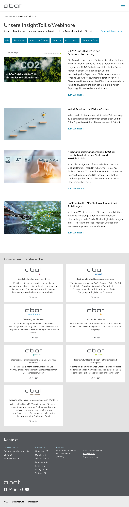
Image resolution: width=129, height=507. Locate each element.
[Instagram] (21, 489)
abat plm (56, 40)
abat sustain (71, 40)
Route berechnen (90, 457)
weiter (34, 297)
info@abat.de (89, 453)
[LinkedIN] (15, 489)
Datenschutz (18, 501)
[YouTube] (27, 489)
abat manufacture (38, 40)
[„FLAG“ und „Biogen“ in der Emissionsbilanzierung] (32, 65)
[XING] (10, 489)
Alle (7, 40)
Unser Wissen (9, 16)
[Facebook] (5, 489)
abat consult (19, 40)
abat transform (90, 40)
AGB (6, 501)
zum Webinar (75, 94)
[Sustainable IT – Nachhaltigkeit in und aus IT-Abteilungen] (32, 217)
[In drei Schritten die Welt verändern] (32, 124)
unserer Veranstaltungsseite (107, 31)
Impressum (33, 501)
